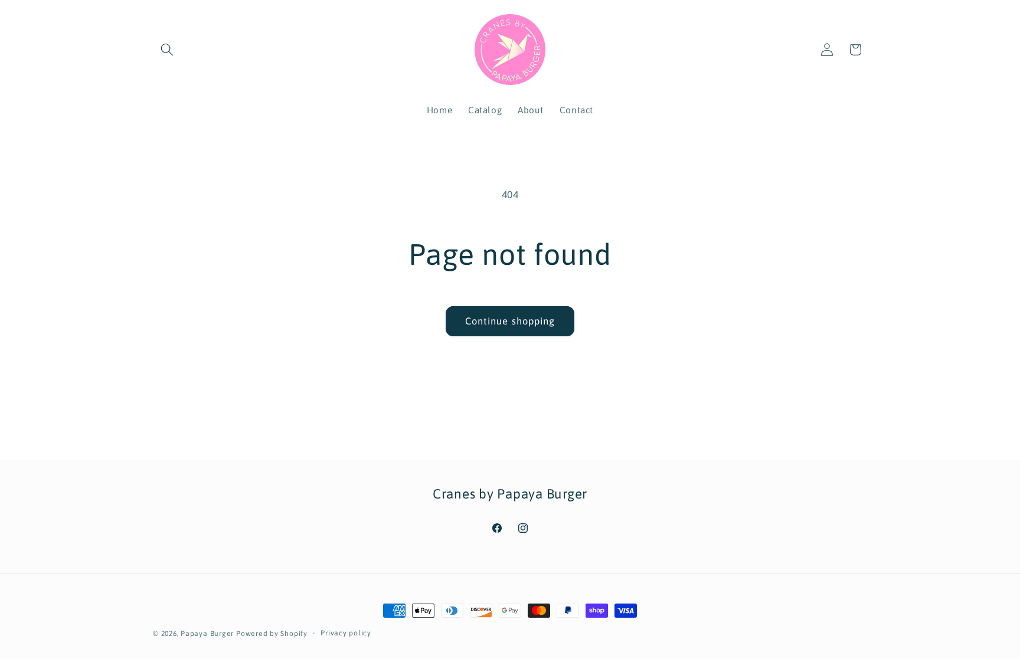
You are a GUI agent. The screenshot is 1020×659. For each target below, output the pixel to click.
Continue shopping (510, 321)
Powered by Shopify (272, 634)
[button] (167, 49)
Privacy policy (346, 633)
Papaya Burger (207, 634)
